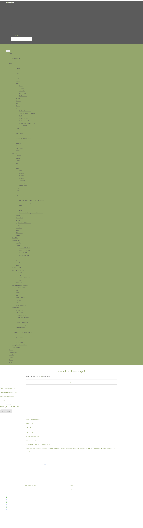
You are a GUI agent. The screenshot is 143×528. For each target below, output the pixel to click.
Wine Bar (11, 355)
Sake (17, 295)
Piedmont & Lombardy (25, 203)
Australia (18, 71)
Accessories (19, 335)
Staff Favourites (16, 347)
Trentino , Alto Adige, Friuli (26, 120)
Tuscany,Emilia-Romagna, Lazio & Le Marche (31, 213)
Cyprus (17, 78)
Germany (18, 101)
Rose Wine (15, 238)
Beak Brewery (19, 312)
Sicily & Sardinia (23, 118)
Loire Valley (22, 91)
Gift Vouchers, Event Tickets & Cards (22, 340)
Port (20, 275)
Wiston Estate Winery (24, 255)
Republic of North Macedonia (23, 138)
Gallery (14, 61)
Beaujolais (21, 173)
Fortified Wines (20, 272)
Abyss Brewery (20, 310)
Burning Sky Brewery (21, 315)
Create (13, 516)
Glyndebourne (13, 352)
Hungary (18, 106)
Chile (17, 76)
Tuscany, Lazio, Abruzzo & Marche (28, 123)
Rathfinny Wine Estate (25, 250)
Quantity (2, 406)
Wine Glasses (19, 337)
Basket (11, 25)
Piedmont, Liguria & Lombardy (27, 113)
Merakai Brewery (20, 327)
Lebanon (18, 130)
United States (19, 148)
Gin (17, 290)
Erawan (11, 350)
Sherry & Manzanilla (24, 277)
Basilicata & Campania (25, 110)
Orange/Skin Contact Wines (19, 345)
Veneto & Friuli (23, 125)
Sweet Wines (19, 282)
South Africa (19, 143)
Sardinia (21, 208)
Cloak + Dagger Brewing (22, 317)
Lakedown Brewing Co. (22, 322)
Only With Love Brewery (22, 330)
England (18, 81)
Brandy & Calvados (21, 287)
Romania (18, 140)
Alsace (21, 86)
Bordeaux (21, 175)
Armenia (18, 158)
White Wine (15, 66)
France (17, 83)
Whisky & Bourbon (21, 305)
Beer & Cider (15, 307)
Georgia (18, 98)
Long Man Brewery (21, 325)
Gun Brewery (19, 320)
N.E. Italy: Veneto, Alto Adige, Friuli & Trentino (31, 200)
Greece (17, 103)
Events (11, 357)
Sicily (20, 210)
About (10, 53)
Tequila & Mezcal (20, 297)
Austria (17, 73)
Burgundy (21, 88)
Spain (17, 145)
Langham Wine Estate (24, 247)
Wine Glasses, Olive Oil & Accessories (22, 332)
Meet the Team (16, 58)
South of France (23, 96)
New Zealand (19, 133)
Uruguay (18, 150)
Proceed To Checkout (76, 382)
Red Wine (14, 153)
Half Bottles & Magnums (18, 267)
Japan (17, 128)
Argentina (18, 68)
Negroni (18, 292)
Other (20, 280)
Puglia (20, 115)
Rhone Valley (22, 93)
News (13, 56)
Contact (11, 360)
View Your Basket (65, 382)
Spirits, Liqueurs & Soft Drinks (20, 285)
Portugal (18, 135)
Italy (17, 108)
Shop (10, 63)
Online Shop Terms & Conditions (48, 475)
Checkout (11, 27)
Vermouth (18, 300)
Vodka (17, 302)
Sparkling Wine (16, 240)
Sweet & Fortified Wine (18, 270)
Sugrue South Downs (24, 252)
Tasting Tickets (19, 342)
